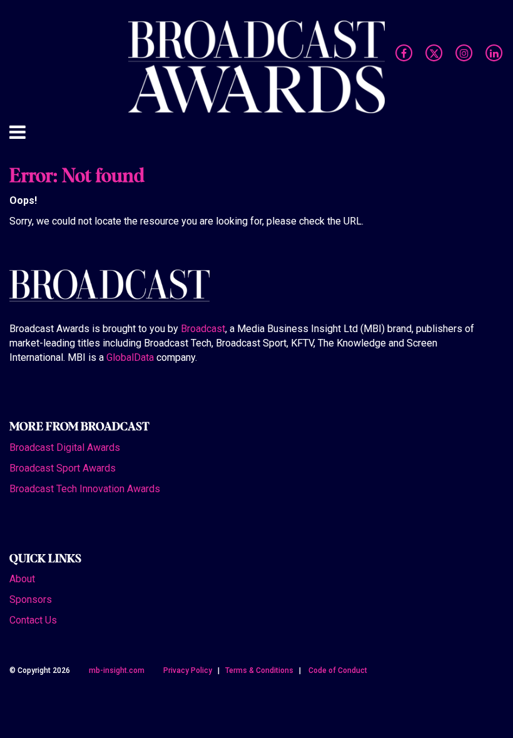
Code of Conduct (337, 670)
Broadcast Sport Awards (62, 468)
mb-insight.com (117, 670)
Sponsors (30, 599)
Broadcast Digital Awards (64, 447)
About (22, 579)
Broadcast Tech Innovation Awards (84, 489)
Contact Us (33, 620)
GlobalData (130, 357)
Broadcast (203, 329)
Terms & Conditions (259, 670)
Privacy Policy (187, 670)
